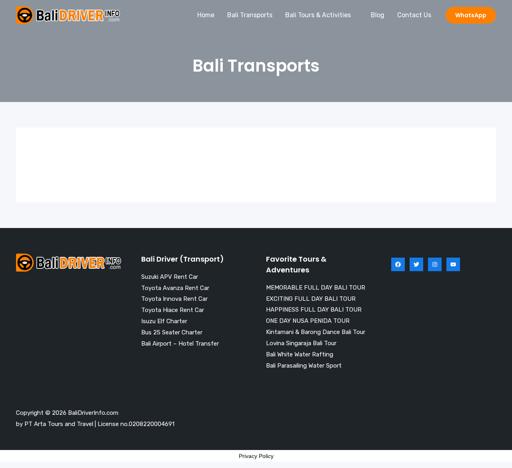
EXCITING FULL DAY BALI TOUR (311, 298)
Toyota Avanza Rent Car (175, 288)
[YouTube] (453, 264)
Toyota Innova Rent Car (174, 298)
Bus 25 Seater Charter (171, 332)
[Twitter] (416, 264)
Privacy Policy (256, 456)
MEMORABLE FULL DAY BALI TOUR (315, 287)
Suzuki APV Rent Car (169, 276)
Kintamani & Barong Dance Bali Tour (315, 332)
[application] (354, 15)
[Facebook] (398, 264)
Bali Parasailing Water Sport (304, 365)
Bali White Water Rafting (299, 354)
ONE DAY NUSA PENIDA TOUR (308, 320)
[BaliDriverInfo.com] (68, 14)
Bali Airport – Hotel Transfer (180, 343)
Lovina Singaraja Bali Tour (301, 343)
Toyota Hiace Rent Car (172, 310)
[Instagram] (435, 264)
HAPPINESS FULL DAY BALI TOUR (314, 309)
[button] (471, 15)
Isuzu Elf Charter (164, 321)
